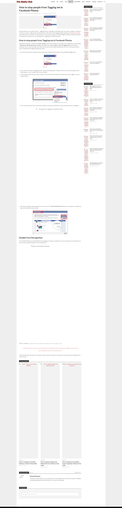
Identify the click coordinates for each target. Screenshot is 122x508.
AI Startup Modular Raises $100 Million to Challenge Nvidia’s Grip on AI (96, 150)
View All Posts (77, 472)
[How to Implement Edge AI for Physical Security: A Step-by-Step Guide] (50, 411)
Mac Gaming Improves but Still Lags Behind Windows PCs (96, 163)
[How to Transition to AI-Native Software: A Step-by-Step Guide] (28, 411)
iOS (57, 1)
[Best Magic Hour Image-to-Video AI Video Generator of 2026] (86, 91)
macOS (61, 1)
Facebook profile (76, 33)
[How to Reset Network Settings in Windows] (86, 76)
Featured (100, 1)
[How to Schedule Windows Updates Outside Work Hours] (86, 43)
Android (53, 1)
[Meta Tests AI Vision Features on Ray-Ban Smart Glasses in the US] (86, 141)
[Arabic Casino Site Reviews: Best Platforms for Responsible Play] (86, 130)
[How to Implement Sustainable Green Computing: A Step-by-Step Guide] (71, 411)
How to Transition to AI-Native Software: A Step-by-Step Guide (28, 462)
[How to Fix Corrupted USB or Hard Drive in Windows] (86, 66)
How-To (71, 1)
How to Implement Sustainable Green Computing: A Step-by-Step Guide (71, 463)
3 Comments (45, 13)
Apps (83, 1)
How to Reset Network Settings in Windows (95, 74)
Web (66, 1)
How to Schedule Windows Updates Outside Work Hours (96, 40)
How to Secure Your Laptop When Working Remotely (95, 51)
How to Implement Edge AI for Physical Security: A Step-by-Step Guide (50, 463)
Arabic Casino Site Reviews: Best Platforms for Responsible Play (96, 130)
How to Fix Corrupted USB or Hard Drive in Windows (96, 62)
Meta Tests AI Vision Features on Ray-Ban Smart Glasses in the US (96, 137)
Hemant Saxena (30, 13)
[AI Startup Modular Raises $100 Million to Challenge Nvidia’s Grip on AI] (86, 154)
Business (88, 1)
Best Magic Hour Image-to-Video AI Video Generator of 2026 (96, 87)
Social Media (77, 1)
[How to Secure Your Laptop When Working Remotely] (86, 55)
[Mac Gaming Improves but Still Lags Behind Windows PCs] (86, 168)
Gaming (94, 1)
